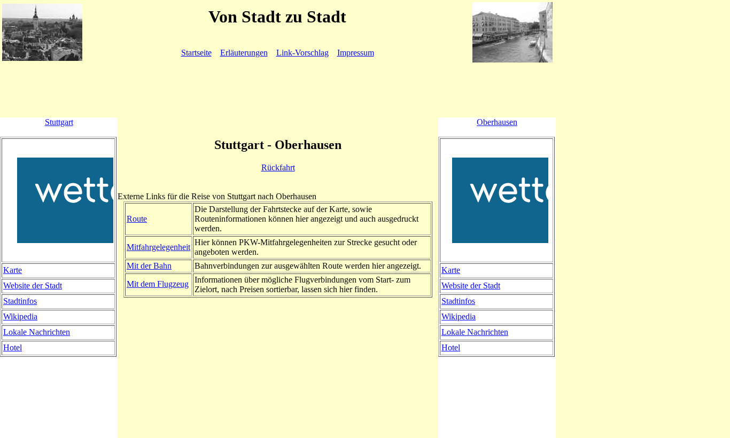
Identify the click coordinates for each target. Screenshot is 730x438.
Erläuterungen (244, 52)
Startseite (196, 52)
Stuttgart (59, 122)
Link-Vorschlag (302, 52)
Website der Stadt (32, 285)
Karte (12, 270)
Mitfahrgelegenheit (158, 247)
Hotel (12, 347)
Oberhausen (497, 122)
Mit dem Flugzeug (158, 283)
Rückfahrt (278, 167)
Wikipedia (20, 316)
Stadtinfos (20, 301)
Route (137, 218)
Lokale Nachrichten (36, 332)
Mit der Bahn (149, 265)
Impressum (355, 52)
